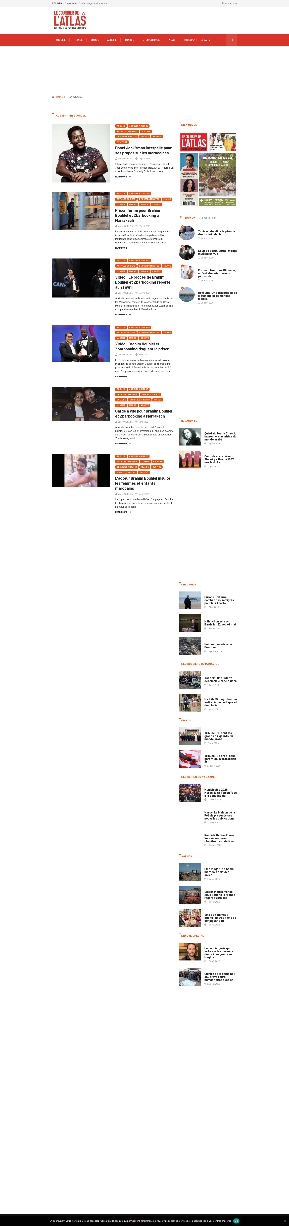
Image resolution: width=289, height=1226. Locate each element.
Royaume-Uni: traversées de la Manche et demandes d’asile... (217, 296)
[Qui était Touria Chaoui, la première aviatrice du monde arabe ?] (190, 436)
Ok (236, 1220)
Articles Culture (138, 126)
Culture (145, 131)
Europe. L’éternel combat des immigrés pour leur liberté (219, 600)
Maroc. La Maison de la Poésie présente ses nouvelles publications (219, 815)
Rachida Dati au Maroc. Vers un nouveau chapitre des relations (219, 838)
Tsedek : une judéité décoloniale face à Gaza (220, 679)
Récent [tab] (189, 218)
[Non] (284, 1221)
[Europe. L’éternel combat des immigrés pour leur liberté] (190, 600)
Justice (121, 204)
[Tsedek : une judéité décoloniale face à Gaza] (190, 680)
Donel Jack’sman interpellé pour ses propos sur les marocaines (143, 150)
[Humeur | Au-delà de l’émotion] (190, 646)
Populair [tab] (209, 218)
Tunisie (129, 40)
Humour (157, 137)
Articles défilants (127, 131)
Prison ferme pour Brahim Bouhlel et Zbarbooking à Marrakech (137, 215)
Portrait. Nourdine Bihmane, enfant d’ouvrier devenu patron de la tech (97, 3)
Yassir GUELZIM (125, 158)
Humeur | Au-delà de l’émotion (218, 645)
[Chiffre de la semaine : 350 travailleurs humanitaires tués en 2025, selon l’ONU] (190, 977)
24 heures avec (212, 832)
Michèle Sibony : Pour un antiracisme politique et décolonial (220, 702)
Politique (122, 142)
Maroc (95, 40)
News (172, 40)
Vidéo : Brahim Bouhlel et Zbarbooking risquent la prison (142, 346)
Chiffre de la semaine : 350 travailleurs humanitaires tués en (219, 977)
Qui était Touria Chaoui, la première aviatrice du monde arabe (220, 436)
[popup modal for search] (231, 40)
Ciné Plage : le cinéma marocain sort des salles (219, 872)
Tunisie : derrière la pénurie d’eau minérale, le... (216, 232)
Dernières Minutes (127, 137)
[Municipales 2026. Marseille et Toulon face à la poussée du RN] (190, 793)
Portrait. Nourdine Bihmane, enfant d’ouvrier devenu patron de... (217, 273)
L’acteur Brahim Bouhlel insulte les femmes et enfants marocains (142, 483)
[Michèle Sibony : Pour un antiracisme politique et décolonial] (190, 702)
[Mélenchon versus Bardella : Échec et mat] (190, 623)
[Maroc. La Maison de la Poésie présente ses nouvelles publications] (190, 816)
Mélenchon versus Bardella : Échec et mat (220, 622)
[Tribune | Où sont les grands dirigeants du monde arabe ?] (190, 736)
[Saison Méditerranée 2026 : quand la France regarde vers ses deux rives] (190, 895)
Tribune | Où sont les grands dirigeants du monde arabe (218, 736)
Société (156, 204)
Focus (188, 40)
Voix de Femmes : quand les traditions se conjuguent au (220, 917)
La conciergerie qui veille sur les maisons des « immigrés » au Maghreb (218, 952)
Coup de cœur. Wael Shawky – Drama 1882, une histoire (219, 459)
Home (59, 97)
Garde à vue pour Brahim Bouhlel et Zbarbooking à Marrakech (143, 413)
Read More (121, 176)
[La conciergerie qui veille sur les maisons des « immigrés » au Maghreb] (190, 951)
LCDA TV (205, 40)
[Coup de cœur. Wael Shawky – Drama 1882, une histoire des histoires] (190, 459)
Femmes (208, 696)
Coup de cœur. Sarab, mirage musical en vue (217, 252)
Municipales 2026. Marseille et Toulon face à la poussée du (220, 792)
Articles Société (126, 199)
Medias (144, 204)
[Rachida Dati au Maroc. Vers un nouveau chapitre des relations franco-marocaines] (190, 838)
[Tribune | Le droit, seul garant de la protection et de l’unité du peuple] (190, 759)
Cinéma (145, 462)
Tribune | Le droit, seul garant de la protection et (220, 759)
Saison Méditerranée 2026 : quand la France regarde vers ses (219, 895)
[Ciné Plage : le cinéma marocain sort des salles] (190, 872)
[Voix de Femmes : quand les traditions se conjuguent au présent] (190, 918)
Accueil (61, 40)
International (151, 40)
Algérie (112, 40)
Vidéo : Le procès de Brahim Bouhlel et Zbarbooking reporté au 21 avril (142, 282)
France (78, 40)
